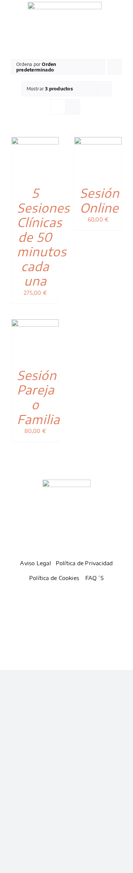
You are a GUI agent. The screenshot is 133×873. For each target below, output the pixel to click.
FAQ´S (94, 577)
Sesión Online (99, 200)
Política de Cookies (54, 577)
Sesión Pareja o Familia (38, 397)
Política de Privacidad (84, 563)
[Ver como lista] (72, 107)
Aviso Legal (35, 563)
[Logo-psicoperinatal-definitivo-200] (65, 4)
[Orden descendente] (115, 66)
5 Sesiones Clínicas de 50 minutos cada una (43, 237)
